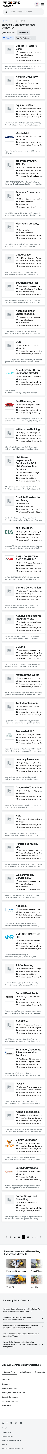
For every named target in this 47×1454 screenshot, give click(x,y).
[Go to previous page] (6, 1237)
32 (19, 1237)
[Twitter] (11, 1423)
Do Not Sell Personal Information (12, 1440)
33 (23, 1237)
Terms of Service (7, 1436)
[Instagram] (16, 1423)
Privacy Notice (6, 1432)
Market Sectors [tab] (25, 1372)
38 (36, 1237)
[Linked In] (3, 1423)
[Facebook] (7, 1423)
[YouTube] (21, 1423)
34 (28, 1237)
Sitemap (4, 1444)
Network (8, 6)
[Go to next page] (41, 1237)
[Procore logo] (11, 2)
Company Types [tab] (9, 1372)
